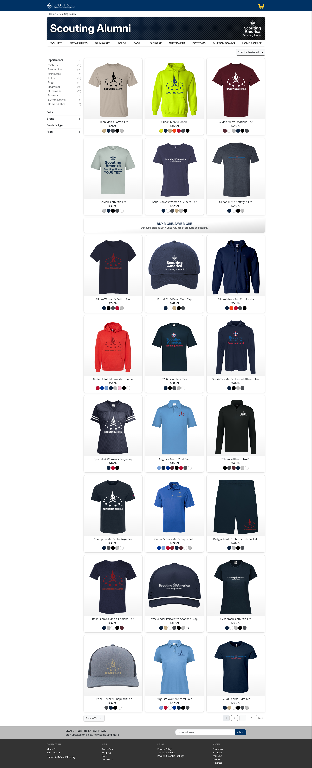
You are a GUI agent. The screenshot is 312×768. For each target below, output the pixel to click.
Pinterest (217, 762)
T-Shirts (56, 43)
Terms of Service (166, 752)
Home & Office (252, 43)
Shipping (106, 752)
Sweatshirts (79, 43)
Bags (136, 43)
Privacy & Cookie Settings (170, 755)
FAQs (105, 755)
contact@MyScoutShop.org (61, 757)
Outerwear (177, 43)
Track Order (108, 749)
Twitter (216, 759)
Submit (240, 732)
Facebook (218, 749)
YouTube (217, 755)
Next (260, 718)
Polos (122, 43)
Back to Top (94, 718)
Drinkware (102, 43)
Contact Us (108, 759)
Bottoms (199, 43)
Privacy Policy (164, 749)
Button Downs (224, 43)
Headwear (155, 43)
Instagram (218, 752)
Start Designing (113, 112)
